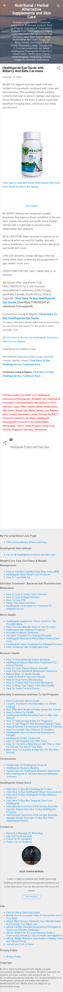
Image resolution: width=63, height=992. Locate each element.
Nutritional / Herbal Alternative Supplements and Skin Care (31, 11)
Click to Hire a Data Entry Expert (23, 912)
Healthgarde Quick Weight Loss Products (28, 574)
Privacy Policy (13, 956)
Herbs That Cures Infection (20, 603)
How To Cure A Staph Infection (23, 597)
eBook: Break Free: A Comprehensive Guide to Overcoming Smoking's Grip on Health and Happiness (34, 934)
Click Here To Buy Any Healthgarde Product (29, 789)
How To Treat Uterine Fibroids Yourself (27, 668)
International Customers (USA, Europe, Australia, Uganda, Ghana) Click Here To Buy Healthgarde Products (32, 809)
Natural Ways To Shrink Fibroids (23, 674)
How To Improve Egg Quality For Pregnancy (29, 721)
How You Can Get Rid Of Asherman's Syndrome (31, 671)
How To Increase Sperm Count (22, 700)
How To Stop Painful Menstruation (24, 679)
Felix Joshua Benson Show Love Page (26, 542)
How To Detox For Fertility (20, 712)
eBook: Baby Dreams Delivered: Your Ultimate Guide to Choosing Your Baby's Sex (33, 922)
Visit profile (31, 897)
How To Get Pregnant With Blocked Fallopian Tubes (33, 723)
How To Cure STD (15, 600)
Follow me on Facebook (19, 841)
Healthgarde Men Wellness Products (25, 629)
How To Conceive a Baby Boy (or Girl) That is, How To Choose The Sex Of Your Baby (33, 745)
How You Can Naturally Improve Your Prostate (31, 627)
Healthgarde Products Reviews (22, 768)
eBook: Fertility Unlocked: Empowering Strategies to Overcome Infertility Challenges (33, 928)
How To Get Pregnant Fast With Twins (26, 741)
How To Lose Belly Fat (18, 577)
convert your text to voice (20, 944)
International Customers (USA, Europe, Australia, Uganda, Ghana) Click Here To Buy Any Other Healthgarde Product (32, 818)
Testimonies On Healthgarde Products (26, 765)
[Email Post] (11, 440)
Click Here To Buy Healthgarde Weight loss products (34, 792)
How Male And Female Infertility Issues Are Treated (33, 709)
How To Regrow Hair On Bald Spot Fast (27, 647)
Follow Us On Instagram (19, 839)
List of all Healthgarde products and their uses (31, 554)
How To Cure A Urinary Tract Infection (26, 594)
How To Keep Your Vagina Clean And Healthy (30, 685)
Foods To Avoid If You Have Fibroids (25, 676)
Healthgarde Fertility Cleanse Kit (23, 738)
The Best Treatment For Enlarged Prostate (28, 635)
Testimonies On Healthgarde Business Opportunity (33, 770)
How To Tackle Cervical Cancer (22, 688)
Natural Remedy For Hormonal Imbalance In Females (34, 726)
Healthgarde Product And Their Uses (29, 447)
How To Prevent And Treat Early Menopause (29, 682)
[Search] (58, 6)
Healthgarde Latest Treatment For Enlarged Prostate (34, 644)
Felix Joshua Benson (31, 871)
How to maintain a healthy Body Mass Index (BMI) (32, 571)
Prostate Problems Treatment (22, 632)
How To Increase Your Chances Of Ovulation (30, 729)
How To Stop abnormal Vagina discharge (28, 659)
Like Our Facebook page (19, 836)
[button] (58, 68)
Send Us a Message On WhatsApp (24, 833)
